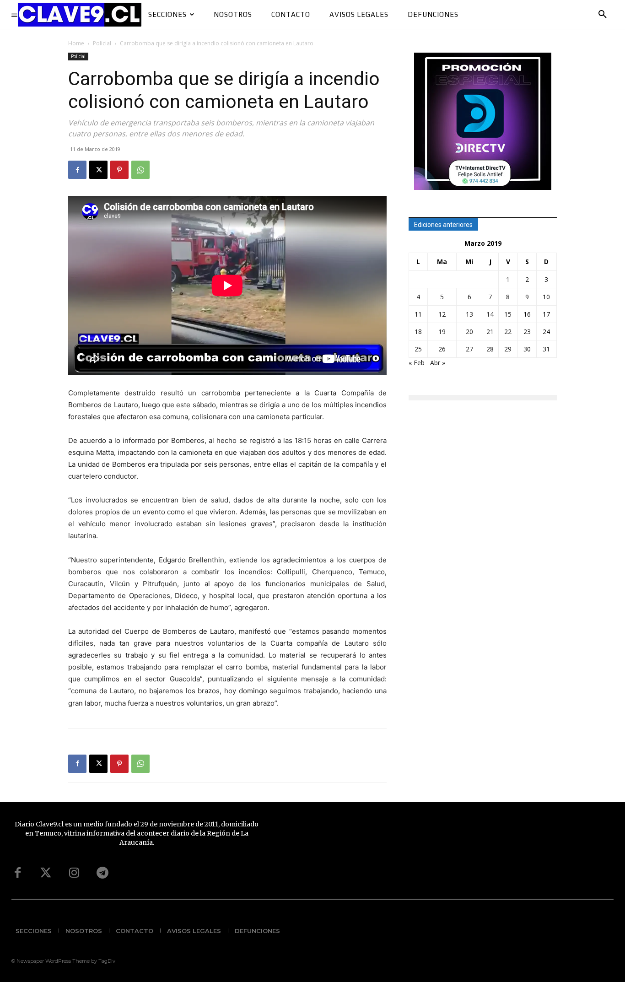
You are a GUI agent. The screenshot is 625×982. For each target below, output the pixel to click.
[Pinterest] (119, 170)
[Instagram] (74, 873)
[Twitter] (46, 873)
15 (508, 314)
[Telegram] (102, 873)
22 (508, 331)
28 (490, 349)
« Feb (417, 362)
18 (418, 331)
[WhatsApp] (140, 170)
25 (418, 349)
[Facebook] (77, 170)
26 (442, 349)
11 (418, 314)
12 (442, 314)
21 (490, 331)
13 (469, 314)
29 (508, 349)
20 (469, 331)
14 (490, 314)
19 (442, 331)
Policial (102, 43)
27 (469, 349)
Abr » (437, 362)
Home (76, 43)
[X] (98, 170)
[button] (603, 15)
